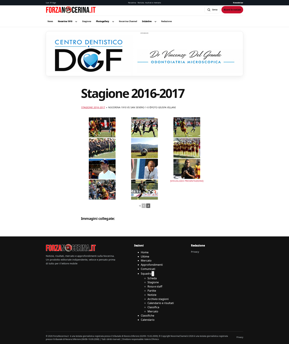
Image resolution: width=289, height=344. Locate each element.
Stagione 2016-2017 (93, 107)
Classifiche (147, 315)
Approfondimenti (152, 265)
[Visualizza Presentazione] (187, 180)
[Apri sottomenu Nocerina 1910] (76, 21)
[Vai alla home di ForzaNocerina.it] (71, 247)
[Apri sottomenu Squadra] (153, 273)
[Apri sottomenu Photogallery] (113, 21)
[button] (65, 21)
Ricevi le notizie (232, 9)
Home (145, 252)
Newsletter (238, 2)
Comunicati (148, 269)
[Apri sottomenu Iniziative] (155, 21)
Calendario (148, 320)
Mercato (146, 260)
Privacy (195, 251)
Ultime (145, 256)
